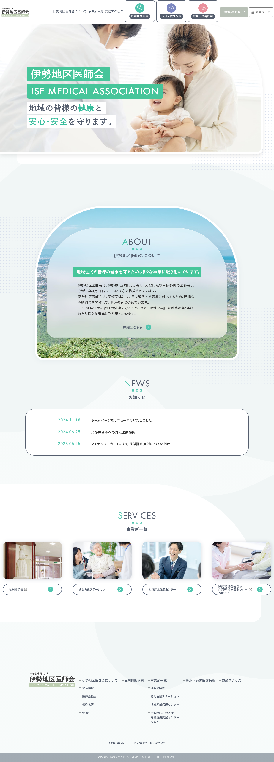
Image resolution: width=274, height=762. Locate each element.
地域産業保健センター (162, 589)
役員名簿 (88, 704)
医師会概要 (89, 696)
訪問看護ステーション (91, 589)
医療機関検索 (134, 680)
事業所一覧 (96, 11)
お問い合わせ (231, 12)
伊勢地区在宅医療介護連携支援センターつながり (233, 589)
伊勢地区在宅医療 (165, 717)
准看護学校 (16, 589)
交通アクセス (114, 11)
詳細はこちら (132, 327)
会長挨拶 (88, 688)
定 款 (85, 713)
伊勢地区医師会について (70, 11)
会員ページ (263, 12)
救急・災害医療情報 (200, 680)
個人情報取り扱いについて (150, 743)
